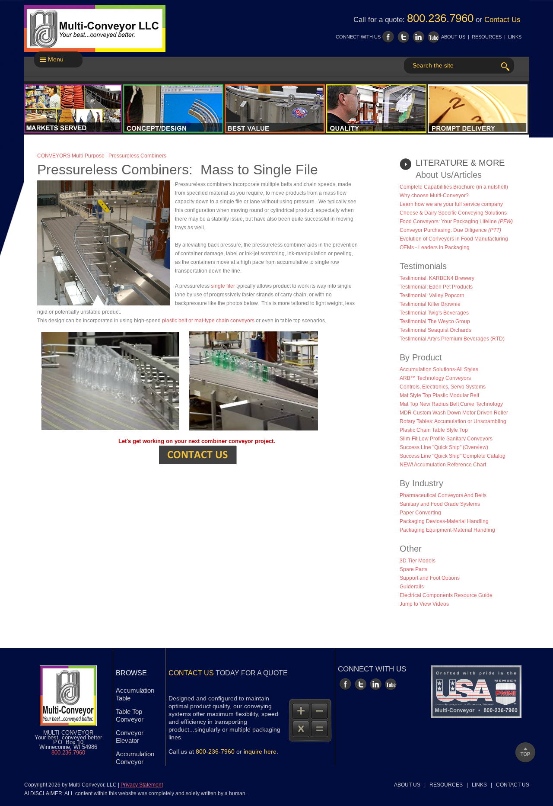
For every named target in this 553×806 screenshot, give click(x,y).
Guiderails (412, 587)
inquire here (260, 751)
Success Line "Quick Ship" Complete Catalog (452, 456)
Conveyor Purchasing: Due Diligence (450, 230)
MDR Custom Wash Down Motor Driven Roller (454, 413)
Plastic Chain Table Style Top (434, 430)
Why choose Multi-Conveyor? (434, 196)
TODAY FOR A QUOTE (228, 673)
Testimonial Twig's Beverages (434, 313)
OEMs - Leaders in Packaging (435, 247)
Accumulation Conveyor (135, 757)
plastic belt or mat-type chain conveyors (208, 321)
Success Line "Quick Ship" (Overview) (444, 447)
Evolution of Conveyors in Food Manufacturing (454, 239)
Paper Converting (420, 513)
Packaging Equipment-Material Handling (447, 530)
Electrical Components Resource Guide (446, 595)
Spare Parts (413, 569)
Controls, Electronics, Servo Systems (443, 387)
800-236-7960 (215, 751)
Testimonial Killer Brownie (430, 304)
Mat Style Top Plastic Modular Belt (439, 395)
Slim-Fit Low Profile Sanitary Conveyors (446, 439)
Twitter (403, 37)
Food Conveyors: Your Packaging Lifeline (456, 221)
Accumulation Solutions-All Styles (439, 369)
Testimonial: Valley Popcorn (432, 295)
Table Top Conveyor (129, 715)
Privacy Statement (142, 785)
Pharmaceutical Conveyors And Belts (443, 495)
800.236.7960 (440, 18)
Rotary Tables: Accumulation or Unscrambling (453, 421)
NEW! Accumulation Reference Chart (443, 465)
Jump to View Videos (424, 604)
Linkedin (418, 37)
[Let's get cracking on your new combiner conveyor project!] (198, 455)
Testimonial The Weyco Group (435, 321)
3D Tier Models (417, 561)
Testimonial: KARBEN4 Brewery (437, 278)
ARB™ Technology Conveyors (435, 378)
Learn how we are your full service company (451, 204)
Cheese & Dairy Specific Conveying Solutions (453, 213)
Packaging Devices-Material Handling (444, 521)
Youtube (433, 37)
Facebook (388, 37)
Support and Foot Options (430, 578)
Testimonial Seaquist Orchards (435, 330)
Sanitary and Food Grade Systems (440, 504)
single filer (223, 286)
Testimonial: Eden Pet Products (436, 287)
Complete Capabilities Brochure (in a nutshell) (454, 187)
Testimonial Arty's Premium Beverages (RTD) (452, 339)
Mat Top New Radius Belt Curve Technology (451, 404)
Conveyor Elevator (129, 736)
